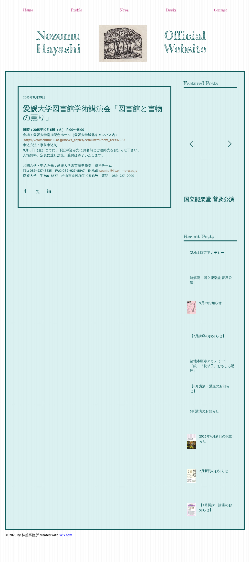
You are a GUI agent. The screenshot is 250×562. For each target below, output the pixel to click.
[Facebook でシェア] (25, 191)
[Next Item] (229, 144)
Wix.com (66, 535)
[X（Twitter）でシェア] (37, 191)
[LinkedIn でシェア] (49, 191)
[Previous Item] (191, 144)
